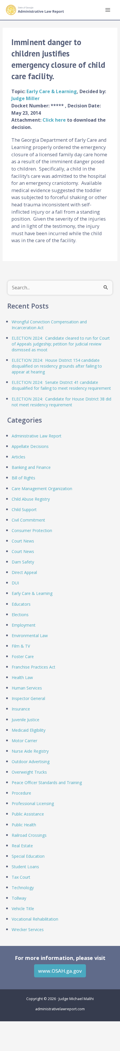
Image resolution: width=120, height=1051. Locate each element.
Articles (18, 457)
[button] (60, 970)
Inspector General (28, 698)
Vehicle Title (23, 908)
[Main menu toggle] (107, 10)
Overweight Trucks (29, 772)
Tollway (19, 898)
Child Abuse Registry (31, 499)
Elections (20, 614)
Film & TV (21, 646)
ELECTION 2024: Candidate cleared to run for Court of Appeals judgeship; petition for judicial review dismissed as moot (61, 343)
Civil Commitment (28, 520)
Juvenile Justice (25, 719)
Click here (55, 120)
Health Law (22, 677)
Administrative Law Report (36, 436)
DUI (15, 583)
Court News (23, 541)
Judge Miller (25, 98)
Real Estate (22, 845)
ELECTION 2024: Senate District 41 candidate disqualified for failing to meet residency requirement (61, 385)
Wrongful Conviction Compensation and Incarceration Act (49, 324)
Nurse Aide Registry (30, 751)
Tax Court (21, 877)
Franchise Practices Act (33, 667)
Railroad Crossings (29, 835)
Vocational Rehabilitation (35, 919)
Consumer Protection (32, 530)
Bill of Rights (23, 478)
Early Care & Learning (52, 91)
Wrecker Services (28, 929)
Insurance (21, 709)
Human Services (27, 688)
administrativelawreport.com (60, 1008)
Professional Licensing (33, 803)
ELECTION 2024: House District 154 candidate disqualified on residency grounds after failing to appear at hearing (57, 366)
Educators (21, 604)
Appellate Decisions (30, 446)
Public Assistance (28, 814)
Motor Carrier (24, 740)
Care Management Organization (42, 488)
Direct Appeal (24, 572)
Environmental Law (30, 635)
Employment (24, 625)
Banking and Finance (31, 467)
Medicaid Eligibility (28, 730)
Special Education (28, 856)
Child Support (24, 509)
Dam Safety (23, 562)
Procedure (21, 793)
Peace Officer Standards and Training (47, 782)
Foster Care (23, 656)
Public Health (24, 824)
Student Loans (25, 866)
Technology (23, 887)
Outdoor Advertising (31, 761)
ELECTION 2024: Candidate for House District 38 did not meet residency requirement (61, 401)
